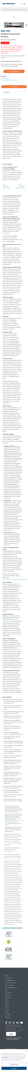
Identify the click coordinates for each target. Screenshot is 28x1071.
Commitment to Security (11, 987)
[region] (14, 1060)
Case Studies (8, 992)
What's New (8, 995)
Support (7, 1002)
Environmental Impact (10, 982)
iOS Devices (6, 188)
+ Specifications (5, 78)
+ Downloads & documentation (9, 80)
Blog (6, 990)
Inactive (16, 9)
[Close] (26, 1051)
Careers (7, 1000)
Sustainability (8, 977)
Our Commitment (9, 985)
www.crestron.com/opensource (15, 858)
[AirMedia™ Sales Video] (14, 25)
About (6, 975)
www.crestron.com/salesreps (10, 843)
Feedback (7, 1017)
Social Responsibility (10, 980)
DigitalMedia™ (14, 619)
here (5, 64)
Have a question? (14, 71)
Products (5, 9)
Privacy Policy (5, 1057)
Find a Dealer (14, 86)
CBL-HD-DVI (10, 829)
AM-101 (20, 61)
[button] (2, 25)
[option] (14, 25)
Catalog (10, 9)
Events (6, 1012)
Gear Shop (7, 1014)
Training (7, 1009)
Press (6, 1007)
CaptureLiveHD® (7, 621)
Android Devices (20, 188)
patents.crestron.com (8, 851)
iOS (4, 172)
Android (8, 172)
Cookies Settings (14, 1064)
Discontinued (22, 9)
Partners (7, 1004)
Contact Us (8, 997)
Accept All (14, 1068)
